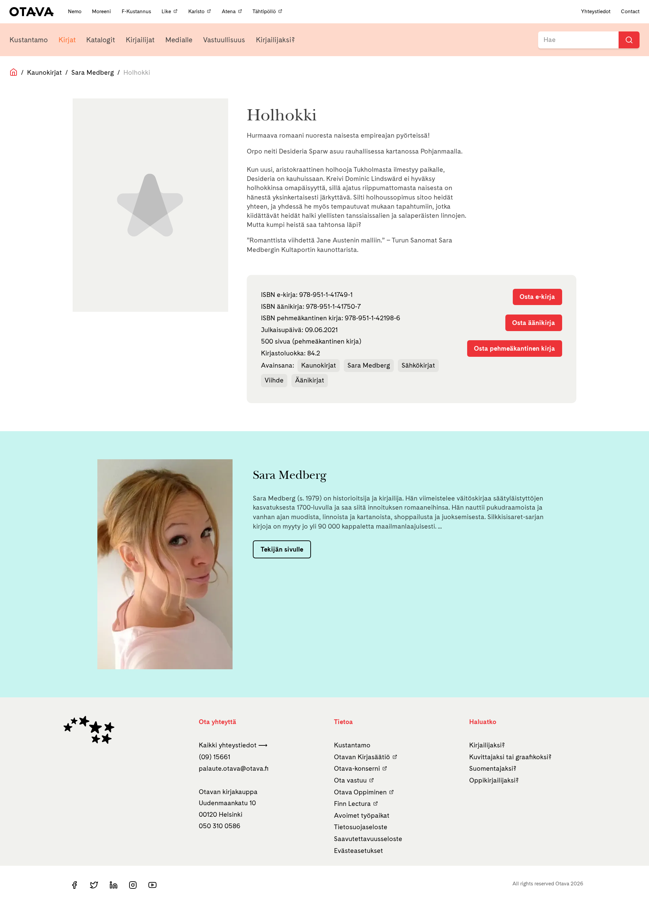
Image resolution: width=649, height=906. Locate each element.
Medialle (178, 40)
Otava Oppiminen (360, 792)
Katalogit (100, 40)
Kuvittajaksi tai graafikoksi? (510, 757)
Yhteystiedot (595, 11)
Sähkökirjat (418, 365)
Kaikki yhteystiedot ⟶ (233, 745)
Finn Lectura (352, 803)
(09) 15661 (214, 757)
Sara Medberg (92, 72)
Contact (630, 11)
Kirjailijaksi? (275, 40)
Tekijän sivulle (282, 549)
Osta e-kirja (537, 297)
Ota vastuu (350, 780)
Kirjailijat (140, 40)
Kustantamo (28, 40)
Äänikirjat (309, 380)
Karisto (196, 11)
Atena (229, 11)
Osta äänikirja (533, 323)
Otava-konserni (357, 768)
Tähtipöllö (264, 11)
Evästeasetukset (358, 850)
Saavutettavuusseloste (368, 839)
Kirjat (67, 40)
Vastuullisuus (224, 40)
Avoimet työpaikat (361, 815)
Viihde (274, 380)
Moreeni (102, 11)
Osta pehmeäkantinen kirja (514, 348)
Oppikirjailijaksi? (494, 780)
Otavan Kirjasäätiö (362, 757)
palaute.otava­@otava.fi (234, 768)
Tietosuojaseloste (360, 827)
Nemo (75, 11)
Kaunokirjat (44, 72)
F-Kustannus (137, 11)
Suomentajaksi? (492, 768)
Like (166, 11)
